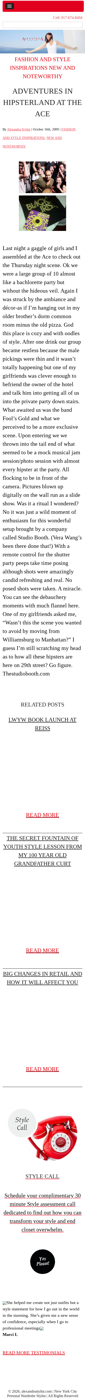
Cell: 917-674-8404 (67, 18)
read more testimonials (34, 1352)
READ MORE (42, 815)
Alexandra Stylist (18, 129)
